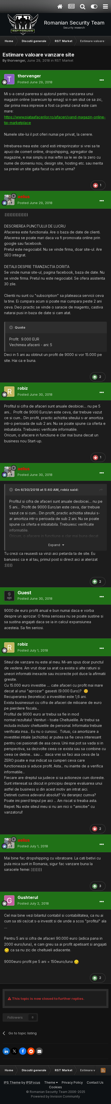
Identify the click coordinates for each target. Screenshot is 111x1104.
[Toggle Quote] (11, 327)
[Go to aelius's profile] (9, 200)
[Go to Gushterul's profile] (9, 900)
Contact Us (95, 1082)
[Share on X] (14, 1051)
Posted (35, 82)
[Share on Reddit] (31, 1051)
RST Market (64, 60)
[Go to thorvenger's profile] (9, 79)
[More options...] (102, 80)
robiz (23, 388)
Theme (50, 1082)
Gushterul (28, 897)
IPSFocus (33, 1082)
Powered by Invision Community (55, 1096)
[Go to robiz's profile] (9, 391)
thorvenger (16, 60)
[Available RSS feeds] (103, 1070)
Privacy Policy (72, 1082)
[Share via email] (39, 1051)
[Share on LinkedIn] (6, 1051)
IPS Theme (12, 1082)
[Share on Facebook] (22, 1051)
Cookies (55, 1087)
